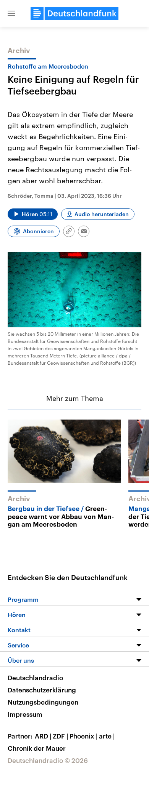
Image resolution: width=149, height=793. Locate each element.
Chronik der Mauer (37, 748)
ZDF (60, 736)
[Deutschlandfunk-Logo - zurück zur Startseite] (74, 13)
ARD (43, 736)
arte (107, 736)
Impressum (25, 714)
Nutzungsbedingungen (43, 702)
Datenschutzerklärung (42, 690)
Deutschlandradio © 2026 (48, 760)
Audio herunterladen (101, 214)
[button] (11, 13)
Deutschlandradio (35, 677)
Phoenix (83, 736)
